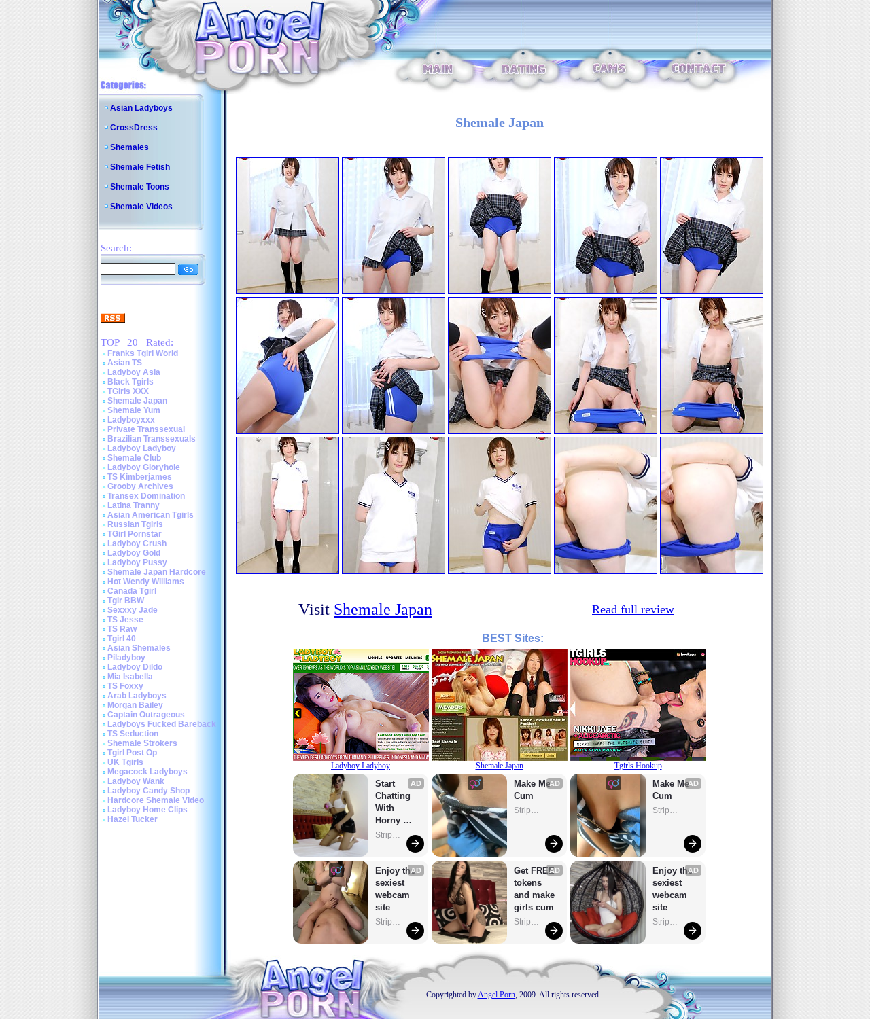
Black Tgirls (130, 382)
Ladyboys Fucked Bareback (161, 724)
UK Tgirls (125, 762)
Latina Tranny (133, 505)
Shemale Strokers (142, 743)
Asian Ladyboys (141, 108)
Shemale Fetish (140, 167)
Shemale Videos (141, 206)
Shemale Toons (139, 187)
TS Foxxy (125, 686)
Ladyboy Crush (137, 543)
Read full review (633, 609)
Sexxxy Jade (132, 610)
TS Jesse (125, 619)
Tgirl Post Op (132, 752)
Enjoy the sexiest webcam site (395, 888)
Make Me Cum (533, 790)
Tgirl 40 (121, 638)
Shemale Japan (137, 401)
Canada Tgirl (131, 591)
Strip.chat (388, 835)
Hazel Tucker (132, 819)
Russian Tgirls (135, 524)
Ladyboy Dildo (134, 667)
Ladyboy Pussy (137, 562)
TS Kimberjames (139, 477)
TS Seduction (132, 733)
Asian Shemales (139, 648)
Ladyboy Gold (133, 553)
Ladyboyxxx (131, 420)
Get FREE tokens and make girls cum (534, 888)
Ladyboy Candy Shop (148, 790)
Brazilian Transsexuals (151, 439)
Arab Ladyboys (137, 695)
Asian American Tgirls (150, 515)
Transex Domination (146, 496)
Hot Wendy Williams (145, 581)
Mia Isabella (130, 676)
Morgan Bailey (135, 705)
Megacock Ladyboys (147, 771)
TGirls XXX (128, 391)
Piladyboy (126, 657)
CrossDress (134, 127)
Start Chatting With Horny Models (394, 803)
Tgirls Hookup (638, 765)
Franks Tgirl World (142, 353)
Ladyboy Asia (133, 372)
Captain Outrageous (146, 714)
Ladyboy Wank (135, 781)
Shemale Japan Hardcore (156, 572)
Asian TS (124, 363)
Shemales (129, 147)
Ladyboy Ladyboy (141, 448)
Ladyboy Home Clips (147, 810)
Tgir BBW (125, 600)
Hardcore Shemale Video (155, 800)
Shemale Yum (133, 410)
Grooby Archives (140, 486)
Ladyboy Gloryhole (143, 467)
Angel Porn (496, 994)
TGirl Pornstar (134, 534)
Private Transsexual (146, 429)
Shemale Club (134, 458)
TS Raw (122, 629)
